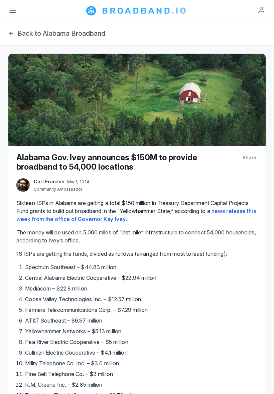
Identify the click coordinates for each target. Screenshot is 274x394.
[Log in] (261, 10)
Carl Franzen (49, 181)
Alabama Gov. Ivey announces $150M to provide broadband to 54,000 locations (106, 162)
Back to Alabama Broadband (61, 33)
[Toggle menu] (12, 10)
